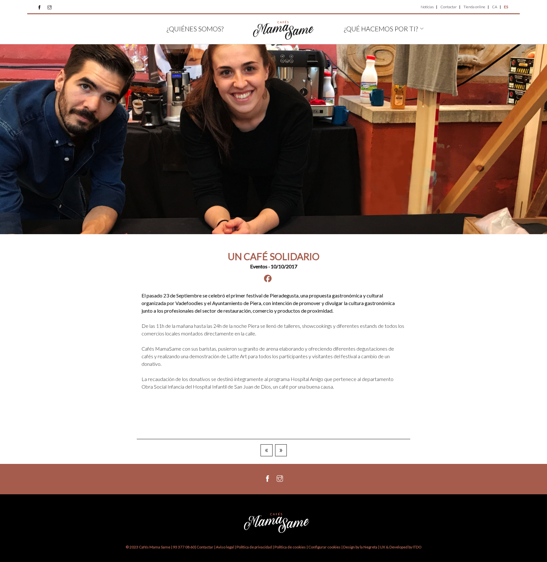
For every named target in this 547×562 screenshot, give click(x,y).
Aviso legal (225, 547)
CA (494, 6)
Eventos (258, 266)
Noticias (427, 6)
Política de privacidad (254, 547)
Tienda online (474, 6)
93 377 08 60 (184, 547)
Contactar (448, 6)
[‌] (39, 7)
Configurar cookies (324, 547)
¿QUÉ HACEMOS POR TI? (381, 29)
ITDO (417, 547)
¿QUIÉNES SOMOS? (195, 29)
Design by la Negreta (360, 547)
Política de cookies (290, 547)
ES (506, 6)
